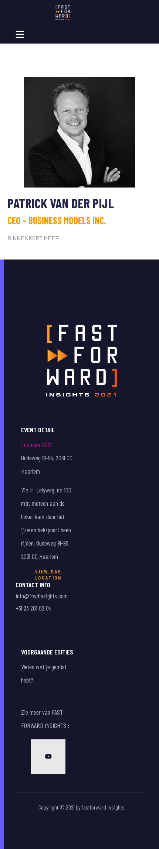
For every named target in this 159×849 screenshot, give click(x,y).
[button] (48, 574)
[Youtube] (48, 756)
